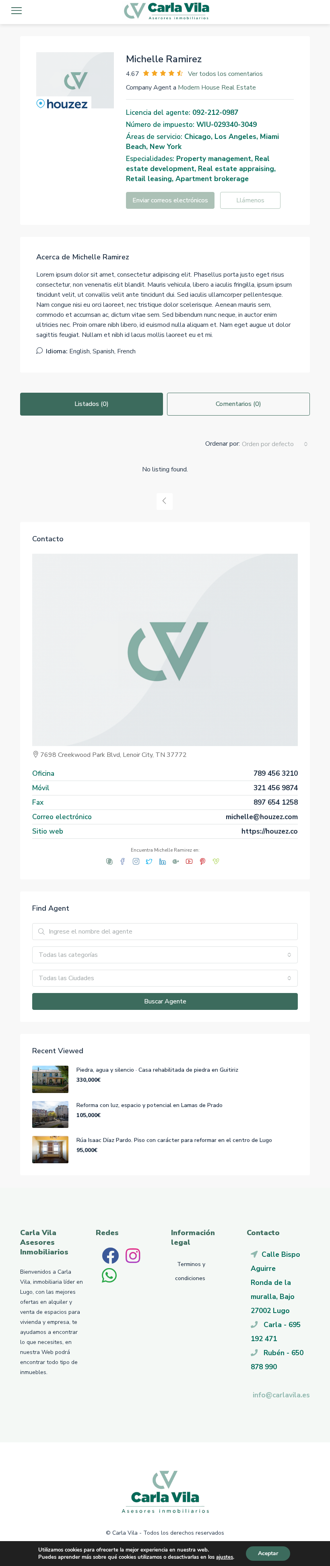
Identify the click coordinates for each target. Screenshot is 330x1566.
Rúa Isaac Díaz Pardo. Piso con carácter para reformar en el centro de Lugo (174, 1140)
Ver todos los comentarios (225, 73)
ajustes (224, 1557)
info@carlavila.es (281, 1395)
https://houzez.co (269, 831)
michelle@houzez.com (262, 817)
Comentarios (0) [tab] (238, 404)
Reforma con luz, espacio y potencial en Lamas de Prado (149, 1105)
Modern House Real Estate (217, 87)
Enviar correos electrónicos (170, 200)
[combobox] (275, 444)
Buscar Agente (165, 1001)
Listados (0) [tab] (91, 404)
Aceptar (268, 1553)
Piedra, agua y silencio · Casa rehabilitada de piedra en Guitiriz (157, 1070)
